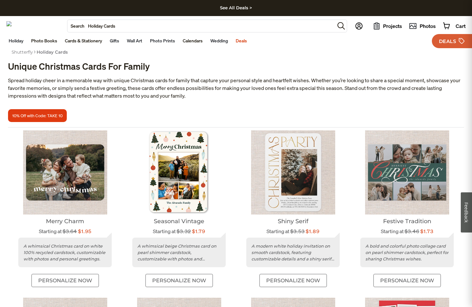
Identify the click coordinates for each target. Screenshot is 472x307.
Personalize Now (65, 280)
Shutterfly (22, 52)
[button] (341, 25)
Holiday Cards (52, 52)
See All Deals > (236, 7)
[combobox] (201, 26)
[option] (22, 52)
